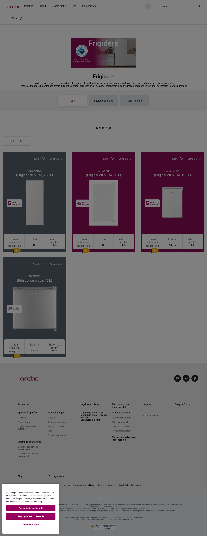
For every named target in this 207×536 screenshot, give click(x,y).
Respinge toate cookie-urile (31, 516)
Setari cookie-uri (31, 524)
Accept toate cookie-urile (31, 508)
